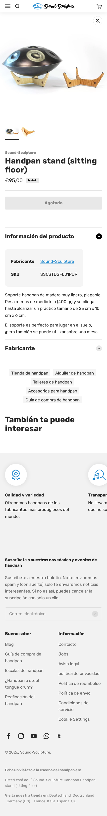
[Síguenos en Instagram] (21, 736)
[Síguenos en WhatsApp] (46, 736)
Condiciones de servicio (73, 706)
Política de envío (74, 693)
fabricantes (16, 509)
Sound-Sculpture (20, 153)
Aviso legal (68, 663)
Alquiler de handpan (74, 373)
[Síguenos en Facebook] (8, 736)
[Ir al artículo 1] (12, 132)
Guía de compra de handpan (52, 399)
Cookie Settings (74, 719)
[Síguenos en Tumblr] (59, 736)
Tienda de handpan (29, 373)
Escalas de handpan (24, 670)
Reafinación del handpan (20, 700)
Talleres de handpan (52, 382)
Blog (9, 644)
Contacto (67, 644)
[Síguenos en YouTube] (33, 736)
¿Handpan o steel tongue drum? (22, 684)
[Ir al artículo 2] (28, 132)
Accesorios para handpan (52, 390)
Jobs (63, 654)
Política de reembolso (79, 683)
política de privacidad (79, 673)
